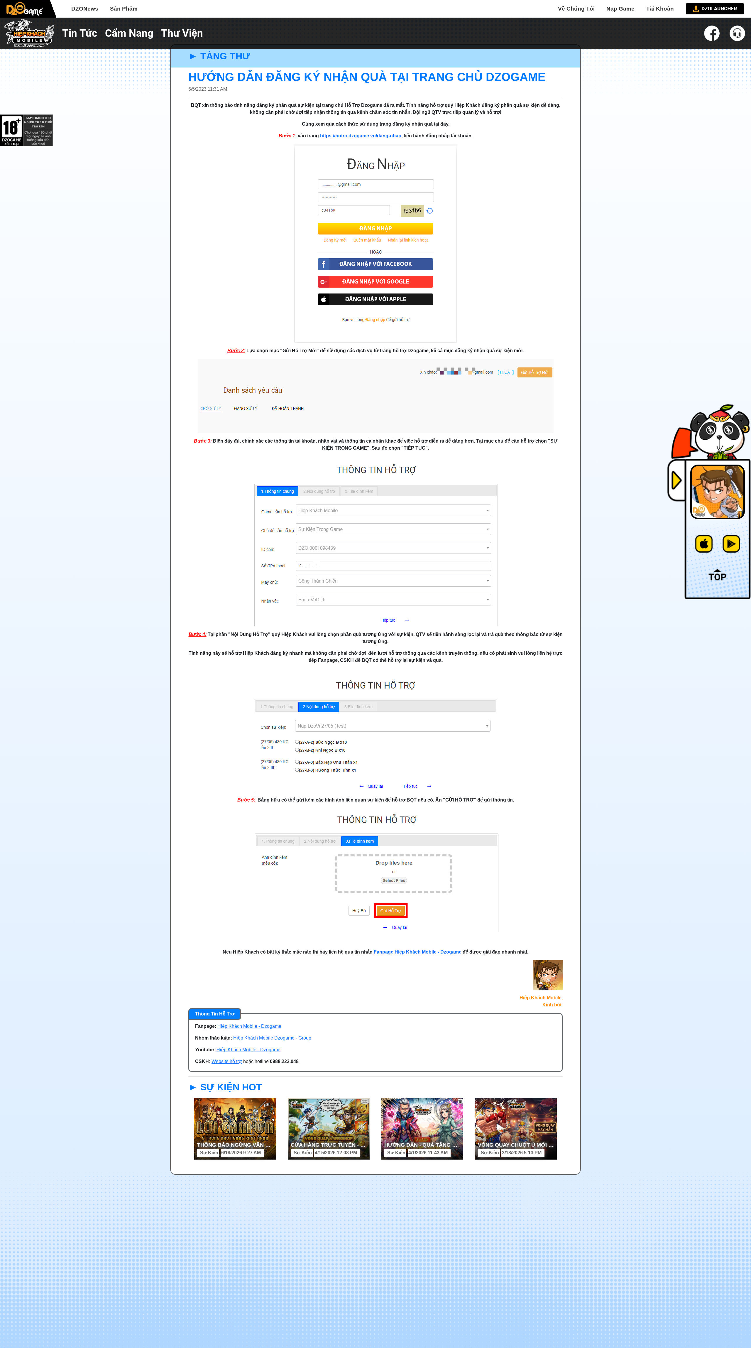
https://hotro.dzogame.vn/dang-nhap (360, 135)
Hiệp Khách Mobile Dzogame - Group (272, 1037)
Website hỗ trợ (227, 1061)
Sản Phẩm (124, 9)
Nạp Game (620, 9)
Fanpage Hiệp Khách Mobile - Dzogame (417, 951)
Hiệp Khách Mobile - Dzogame (249, 1026)
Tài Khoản (660, 9)
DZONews (84, 9)
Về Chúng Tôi (576, 9)
